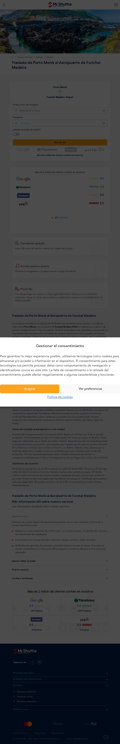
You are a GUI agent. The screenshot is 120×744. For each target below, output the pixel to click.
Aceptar (29, 388)
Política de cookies (60, 396)
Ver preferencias (90, 388)
